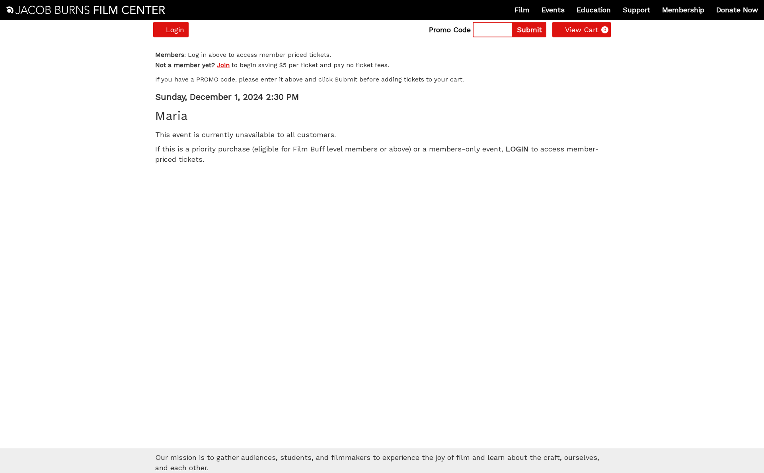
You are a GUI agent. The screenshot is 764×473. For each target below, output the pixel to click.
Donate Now (737, 10)
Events (553, 10)
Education (594, 10)
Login (175, 29)
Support (636, 10)
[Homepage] (85, 10)
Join (223, 65)
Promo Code (450, 29)
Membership (683, 10)
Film (522, 10)
